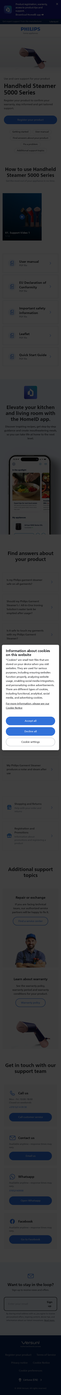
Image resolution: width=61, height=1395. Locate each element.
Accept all (30, 721)
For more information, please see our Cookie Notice (27, 706)
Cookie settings (30, 742)
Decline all (30, 731)
